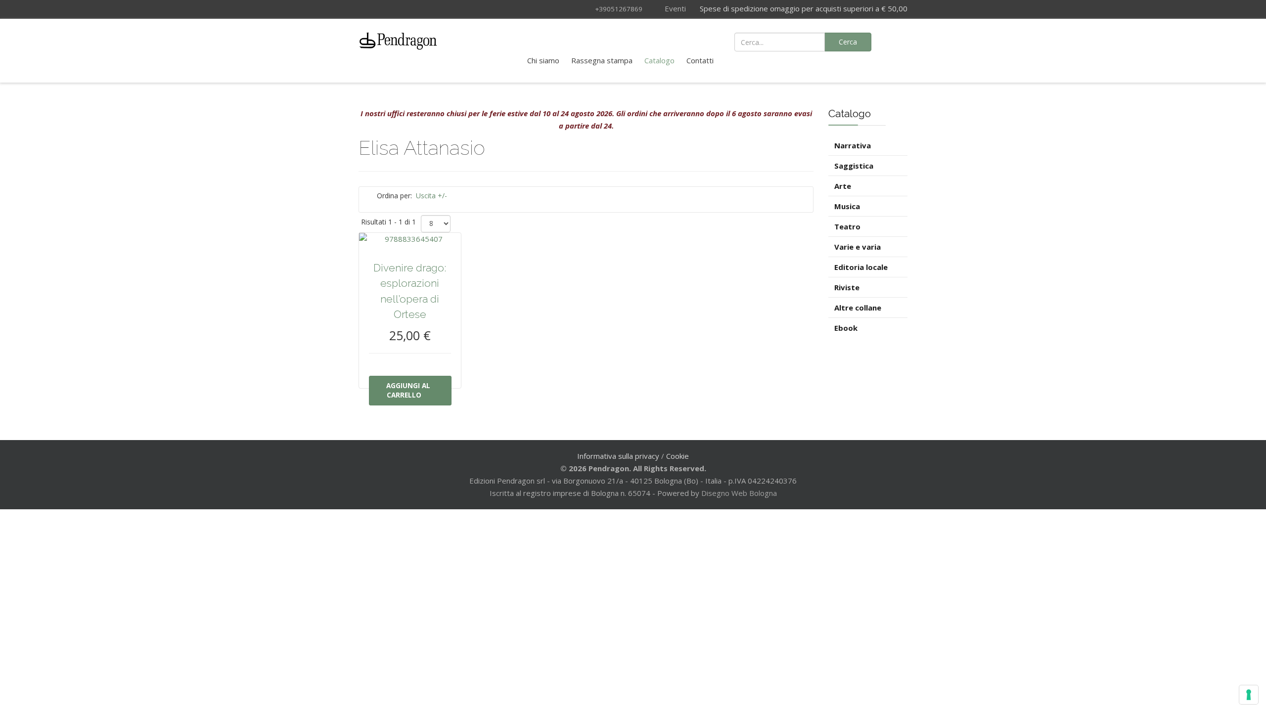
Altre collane (857, 307)
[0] (895, 41)
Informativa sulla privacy (618, 456)
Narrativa (852, 145)
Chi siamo (543, 60)
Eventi (674, 8)
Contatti (700, 60)
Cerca (848, 41)
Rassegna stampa (602, 60)
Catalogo (659, 60)
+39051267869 (618, 8)
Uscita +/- (431, 195)
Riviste (846, 287)
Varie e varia (857, 247)
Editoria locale (861, 267)
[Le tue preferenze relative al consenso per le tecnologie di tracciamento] (1248, 694)
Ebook (846, 328)
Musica (847, 206)
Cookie (677, 456)
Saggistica (853, 166)
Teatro (847, 226)
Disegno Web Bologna (739, 493)
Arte (842, 186)
